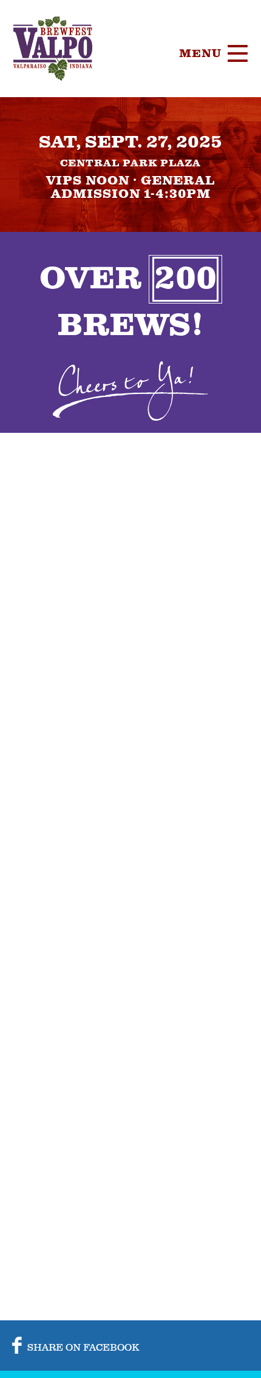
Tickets (206, 142)
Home (196, 112)
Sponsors (213, 233)
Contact (208, 324)
